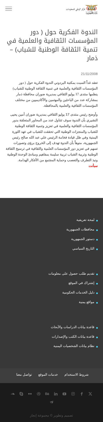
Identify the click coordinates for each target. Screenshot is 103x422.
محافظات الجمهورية (80, 229)
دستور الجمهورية (82, 239)
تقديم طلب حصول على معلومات (71, 273)
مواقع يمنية (86, 302)
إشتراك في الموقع (81, 283)
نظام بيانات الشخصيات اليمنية (73, 346)
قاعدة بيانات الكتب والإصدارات (73, 336)
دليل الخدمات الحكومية (78, 292)
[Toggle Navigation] (8, 9)
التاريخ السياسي (83, 248)
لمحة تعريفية (85, 220)
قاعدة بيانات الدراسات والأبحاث (72, 327)
